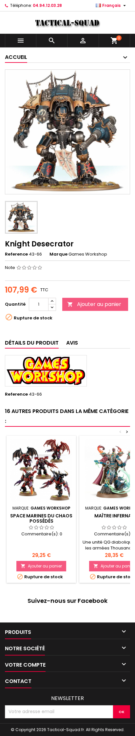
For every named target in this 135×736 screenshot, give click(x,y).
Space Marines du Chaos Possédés (41, 518)
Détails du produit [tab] (32, 343)
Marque (58, 254)
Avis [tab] (72, 343)
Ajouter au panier (94, 304)
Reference (16, 254)
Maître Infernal (114, 515)
